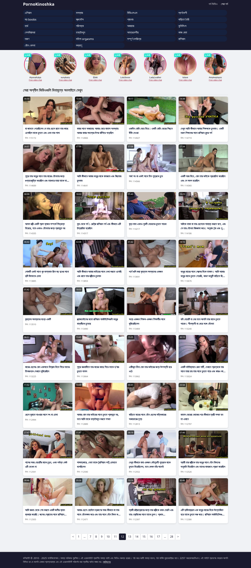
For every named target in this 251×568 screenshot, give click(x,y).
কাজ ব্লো (182, 32)
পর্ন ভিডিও (213, 4)
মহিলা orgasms (85, 39)
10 (108, 536)
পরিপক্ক (80, 26)
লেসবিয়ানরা (30, 32)
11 (115, 536)
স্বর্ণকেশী (182, 13)
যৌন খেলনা (30, 45)
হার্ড (26, 26)
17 (158, 536)
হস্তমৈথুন (80, 32)
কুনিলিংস (182, 26)
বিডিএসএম (132, 13)
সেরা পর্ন (224, 4)
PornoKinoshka (38, 4)
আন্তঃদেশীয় (132, 32)
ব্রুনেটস (80, 19)
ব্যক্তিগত (107, 561)
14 (136, 536)
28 (171, 536)
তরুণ (27, 39)
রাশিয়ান (181, 39)
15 (143, 536)
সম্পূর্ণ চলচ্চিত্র (134, 39)
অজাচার (130, 26)
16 (151, 536)
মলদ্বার (79, 13)
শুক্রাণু (79, 45)
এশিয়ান (28, 13)
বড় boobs (30, 19)
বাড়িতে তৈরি (183, 19)
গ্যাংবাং (130, 19)
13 (129, 536)
